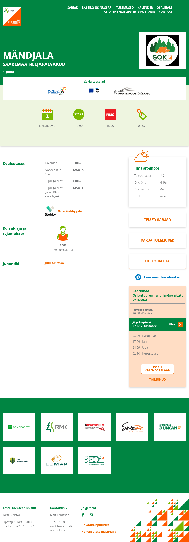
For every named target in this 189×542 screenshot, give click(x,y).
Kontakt (165, 12)
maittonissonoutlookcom (61, 528)
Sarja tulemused (157, 240)
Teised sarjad (157, 219)
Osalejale (164, 8)
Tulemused (125, 8)
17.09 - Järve (141, 342)
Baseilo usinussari (97, 8)
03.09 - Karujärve (144, 336)
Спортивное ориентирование (129, 12)
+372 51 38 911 (60, 522)
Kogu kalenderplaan (157, 368)
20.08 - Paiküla (143, 312)
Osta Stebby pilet (70, 211)
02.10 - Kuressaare (145, 353)
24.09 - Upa (140, 347)
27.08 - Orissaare (154, 324)
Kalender (145, 8)
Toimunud (157, 379)
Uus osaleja (157, 261)
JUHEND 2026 (54, 263)
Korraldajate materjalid (99, 532)
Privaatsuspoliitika (96, 525)
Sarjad (72, 8)
